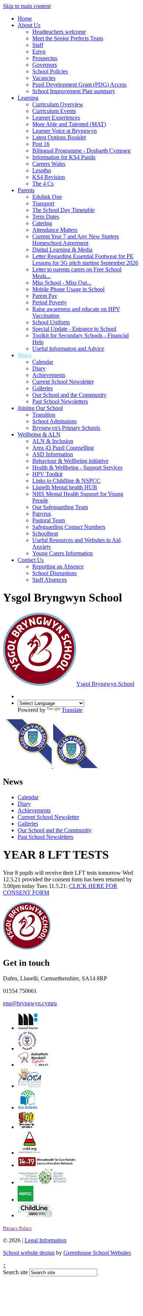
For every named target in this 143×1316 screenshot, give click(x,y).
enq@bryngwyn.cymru (30, 1003)
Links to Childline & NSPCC (66, 481)
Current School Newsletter (63, 382)
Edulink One (47, 197)
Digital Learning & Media (62, 249)
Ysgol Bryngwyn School (105, 684)
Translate (72, 710)
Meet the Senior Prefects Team (67, 38)
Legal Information (45, 1240)
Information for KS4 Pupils (63, 157)
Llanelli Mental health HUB (64, 487)
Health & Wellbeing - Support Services (77, 467)
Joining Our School (40, 408)
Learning (28, 98)
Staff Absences (49, 580)
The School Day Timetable (63, 210)
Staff (37, 45)
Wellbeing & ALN (39, 434)
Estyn (38, 51)
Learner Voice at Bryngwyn (64, 131)
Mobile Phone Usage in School (68, 289)
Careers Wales (48, 164)
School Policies (50, 71)
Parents (26, 190)
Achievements (48, 375)
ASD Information (52, 454)
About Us (29, 25)
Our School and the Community (69, 395)
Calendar (42, 362)
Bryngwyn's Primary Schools (66, 428)
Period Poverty (49, 302)
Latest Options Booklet (59, 137)
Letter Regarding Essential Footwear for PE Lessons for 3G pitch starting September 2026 (85, 259)
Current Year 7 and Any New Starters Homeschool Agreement (75, 239)
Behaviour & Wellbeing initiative (70, 461)
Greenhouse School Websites (97, 1253)
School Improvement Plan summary (73, 91)
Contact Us (31, 560)
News (24, 355)
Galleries (42, 388)
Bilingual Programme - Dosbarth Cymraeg (81, 150)
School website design (29, 1253)
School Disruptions (54, 573)
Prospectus (44, 58)
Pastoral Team (48, 520)
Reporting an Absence (58, 566)
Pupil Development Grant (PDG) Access (79, 84)
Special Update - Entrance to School (74, 329)
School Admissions (54, 421)
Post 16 (41, 144)
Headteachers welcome (59, 32)
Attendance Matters (54, 230)
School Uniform (51, 322)
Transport (43, 203)
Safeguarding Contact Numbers (68, 527)
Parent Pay (44, 296)
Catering (42, 223)
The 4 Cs (43, 183)
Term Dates (45, 216)
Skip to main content (27, 6)
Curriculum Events (54, 111)
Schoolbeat (45, 533)
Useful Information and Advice (68, 349)
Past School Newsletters (60, 401)
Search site (15, 1272)
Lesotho (41, 170)
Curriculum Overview (57, 104)
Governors (44, 65)
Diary (38, 368)
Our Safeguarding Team (60, 507)
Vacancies (43, 78)
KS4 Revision (48, 177)
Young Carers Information (62, 553)
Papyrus (41, 514)
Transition (43, 415)
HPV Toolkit (47, 474)
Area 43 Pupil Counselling (63, 448)
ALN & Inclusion (52, 441)
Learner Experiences (56, 117)
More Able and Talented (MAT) (69, 124)
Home (25, 18)
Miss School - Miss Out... (61, 282)
